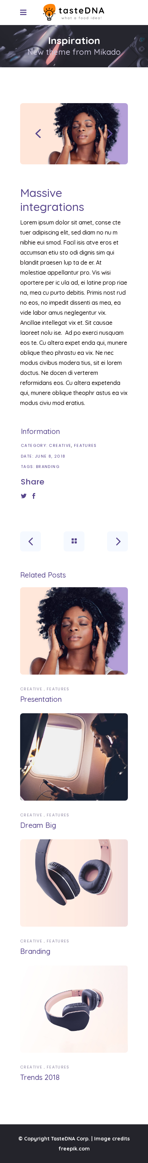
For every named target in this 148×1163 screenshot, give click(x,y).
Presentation (41, 699)
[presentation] (38, 133)
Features (85, 445)
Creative (60, 445)
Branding (48, 466)
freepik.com (74, 1148)
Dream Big (38, 825)
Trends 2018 (40, 1077)
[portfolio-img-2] (74, 133)
